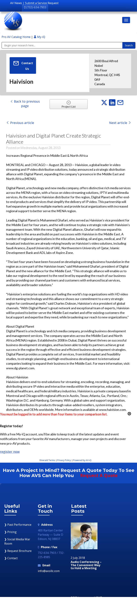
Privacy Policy (64, 460)
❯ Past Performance (17, 525)
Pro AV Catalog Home (16, 37)
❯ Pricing (10, 532)
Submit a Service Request (42, 3)
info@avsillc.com (49, 571)
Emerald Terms (47, 460)
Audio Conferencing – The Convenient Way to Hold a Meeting (86, 565)
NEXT (98, 597)
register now (10, 451)
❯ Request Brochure (18, 551)
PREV (75, 597)
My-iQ (40, 37)
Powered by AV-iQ (82, 460)
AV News (16, 3)
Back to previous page (26, 103)
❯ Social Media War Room (17, 541)
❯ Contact (11, 558)
